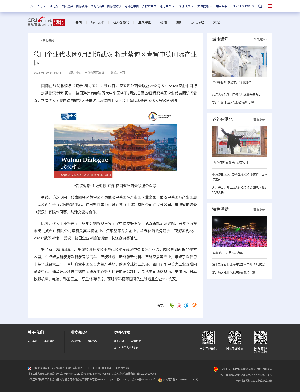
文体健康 (203, 6)
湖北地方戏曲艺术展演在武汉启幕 (233, 272)
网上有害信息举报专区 (126, 347)
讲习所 (54, 6)
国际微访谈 (114, 6)
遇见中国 (165, 6)
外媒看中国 (149, 6)
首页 (30, 6)
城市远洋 (97, 22)
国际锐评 (82, 6)
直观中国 (144, 22)
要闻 (78, 22)
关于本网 (32, 341)
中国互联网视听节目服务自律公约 (46, 379)
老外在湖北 (121, 22)
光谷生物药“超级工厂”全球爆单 (231, 82)
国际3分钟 (97, 6)
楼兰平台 (222, 6)
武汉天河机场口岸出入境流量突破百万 (236, 94)
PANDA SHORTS (243, 6)
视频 (163, 22)
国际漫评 (67, 6)
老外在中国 (132, 6)
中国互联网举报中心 (44, 368)
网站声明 (119, 341)
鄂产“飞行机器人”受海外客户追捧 (233, 102)
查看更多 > (260, 39)
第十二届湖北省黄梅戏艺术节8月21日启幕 (239, 264)
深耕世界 (184, 6)
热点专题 (197, 22)
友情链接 (136, 341)
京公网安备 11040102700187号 (180, 379)
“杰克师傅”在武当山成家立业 (230, 162)
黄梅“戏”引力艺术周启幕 (227, 252)
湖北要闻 (48, 40)
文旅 (216, 22)
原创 (179, 22)
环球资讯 (76, 341)
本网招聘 (49, 341)
